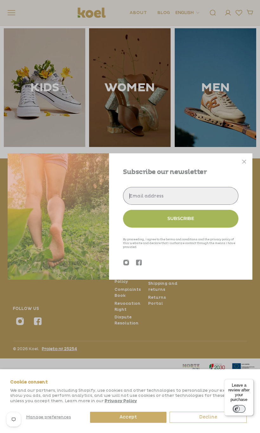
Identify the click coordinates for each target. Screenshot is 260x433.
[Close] (244, 161)
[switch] (239, 409)
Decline (208, 417)
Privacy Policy (121, 400)
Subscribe (180, 218)
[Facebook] (139, 262)
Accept (128, 417)
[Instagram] (126, 262)
